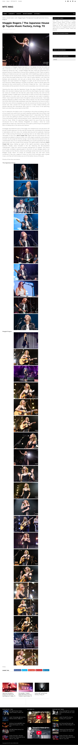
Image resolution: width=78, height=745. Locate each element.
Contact (20, 1)
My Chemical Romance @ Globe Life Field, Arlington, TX (67, 724)
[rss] (65, 1)
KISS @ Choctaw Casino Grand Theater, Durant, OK (16, 711)
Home (3, 1)
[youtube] (75, 1)
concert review (10, 17)
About (8, 1)
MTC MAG (7, 6)
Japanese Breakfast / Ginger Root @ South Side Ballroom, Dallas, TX (8, 695)
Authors (37, 13)
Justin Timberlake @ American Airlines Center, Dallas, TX (17, 718)
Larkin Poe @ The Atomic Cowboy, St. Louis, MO (66, 718)
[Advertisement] (47, 6)
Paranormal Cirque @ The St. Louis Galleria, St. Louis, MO (66, 730)
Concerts (11, 13)
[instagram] (72, 1)
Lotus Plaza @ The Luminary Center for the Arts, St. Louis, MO (67, 712)
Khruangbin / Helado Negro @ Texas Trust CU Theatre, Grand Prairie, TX (25, 695)
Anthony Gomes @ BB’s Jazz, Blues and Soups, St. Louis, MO (17, 725)
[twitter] (70, 1)
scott (16, 17)
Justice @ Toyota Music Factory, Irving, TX (41, 694)
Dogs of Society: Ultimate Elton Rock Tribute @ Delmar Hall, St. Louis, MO (17, 737)
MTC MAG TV (14, 1)
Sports (18, 13)
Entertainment (27, 13)
